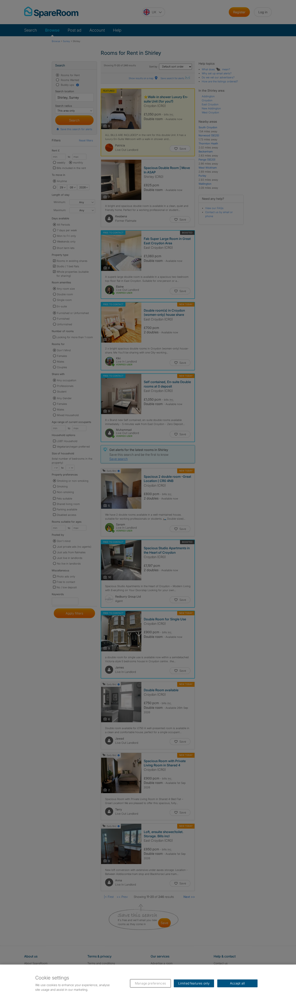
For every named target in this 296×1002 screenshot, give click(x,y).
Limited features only (194, 983)
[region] (148, 983)
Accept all (237, 983)
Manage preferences (150, 983)
